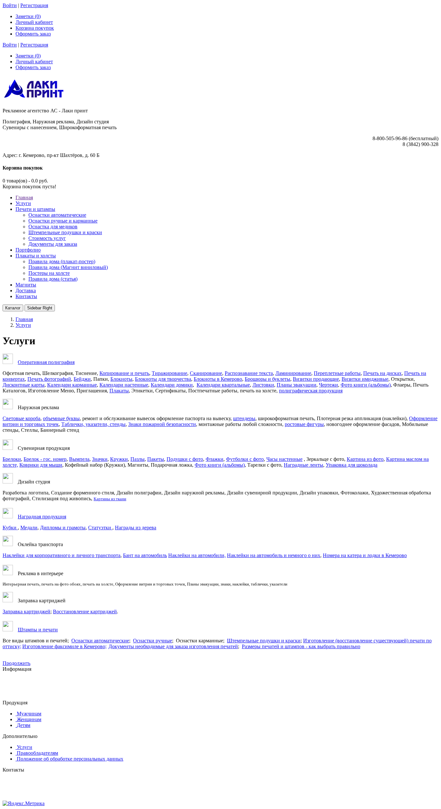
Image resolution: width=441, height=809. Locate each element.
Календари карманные (72, 385)
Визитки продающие (316, 379)
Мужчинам (29, 713)
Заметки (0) (28, 16)
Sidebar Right (39, 308)
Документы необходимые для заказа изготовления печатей (173, 646)
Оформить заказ (33, 33)
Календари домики (172, 385)
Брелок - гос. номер (45, 459)
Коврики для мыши (40, 465)
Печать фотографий (49, 379)
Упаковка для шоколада (351, 465)
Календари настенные (123, 385)
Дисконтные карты (24, 385)
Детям (23, 725)
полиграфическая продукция (311, 390)
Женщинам (29, 719)
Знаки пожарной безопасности (162, 424)
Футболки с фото (245, 459)
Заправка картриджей (26, 611)
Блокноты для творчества (163, 379)
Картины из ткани (110, 498)
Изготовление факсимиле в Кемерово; (64, 646)
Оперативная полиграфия (46, 362)
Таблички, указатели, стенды (93, 424)
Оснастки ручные (152, 640)
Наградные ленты (303, 465)
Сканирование (206, 373)
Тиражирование (169, 373)
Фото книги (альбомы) (366, 385)
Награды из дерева (135, 527)
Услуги (24, 747)
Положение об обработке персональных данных (70, 759)
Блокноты (121, 379)
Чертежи (328, 385)
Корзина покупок (34, 28)
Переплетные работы (337, 373)
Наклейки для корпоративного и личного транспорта (61, 555)
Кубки (10, 527)
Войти (10, 5)
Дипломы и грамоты (63, 527)
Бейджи (82, 379)
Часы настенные (284, 459)
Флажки (214, 459)
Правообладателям (37, 753)
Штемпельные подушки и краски (264, 640)
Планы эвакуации (296, 385)
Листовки (263, 385)
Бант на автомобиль (145, 555)
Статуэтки (100, 527)
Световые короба (21, 418)
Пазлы (137, 459)
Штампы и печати (38, 629)
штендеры (244, 418)
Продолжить (16, 663)
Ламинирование (293, 373)
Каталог (13, 308)
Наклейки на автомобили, (197, 555)
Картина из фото (365, 459)
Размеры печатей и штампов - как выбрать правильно (301, 646)
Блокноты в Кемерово (218, 379)
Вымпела (79, 459)
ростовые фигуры (304, 424)
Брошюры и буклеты (267, 379)
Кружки (119, 459)
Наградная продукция (42, 516)
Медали (28, 527)
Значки (100, 459)
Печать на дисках (382, 373)
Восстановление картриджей (85, 611)
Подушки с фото (185, 459)
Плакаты (119, 390)
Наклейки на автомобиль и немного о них (273, 555)
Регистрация (34, 5)
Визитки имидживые (365, 379)
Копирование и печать (124, 373)
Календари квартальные (223, 385)
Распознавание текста (249, 373)
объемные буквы (61, 418)
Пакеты (155, 459)
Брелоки (12, 459)
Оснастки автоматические (100, 640)
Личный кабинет (34, 22)
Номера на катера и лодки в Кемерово (365, 555)
